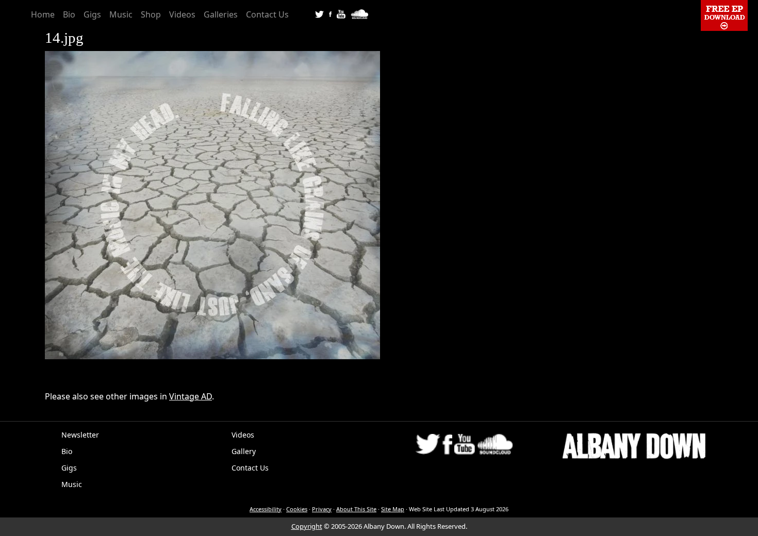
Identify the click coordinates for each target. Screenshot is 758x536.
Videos (182, 14)
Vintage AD (190, 396)
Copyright (306, 526)
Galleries (221, 14)
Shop (151, 14)
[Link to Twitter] (319, 13)
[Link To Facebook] (330, 13)
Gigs (92, 14)
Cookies (296, 509)
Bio (69, 14)
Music (121, 14)
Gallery (244, 451)
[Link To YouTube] (341, 13)
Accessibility (266, 509)
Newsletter (80, 435)
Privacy (322, 509)
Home (43, 14)
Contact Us (267, 14)
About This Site (356, 509)
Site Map (392, 509)
